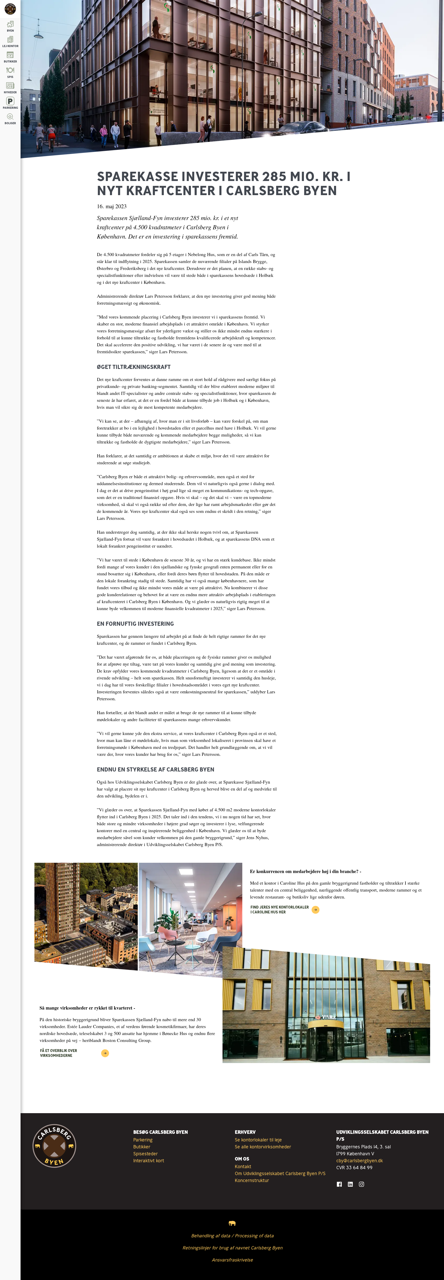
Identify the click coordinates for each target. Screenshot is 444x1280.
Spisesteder (145, 1153)
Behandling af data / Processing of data (232, 1235)
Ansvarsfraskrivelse (232, 1260)
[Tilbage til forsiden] (10, 9)
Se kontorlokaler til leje (258, 1139)
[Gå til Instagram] (361, 1184)
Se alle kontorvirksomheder (263, 1146)
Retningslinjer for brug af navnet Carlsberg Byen (232, 1247)
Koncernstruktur (252, 1180)
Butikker (141, 1146)
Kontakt (243, 1166)
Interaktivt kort (148, 1160)
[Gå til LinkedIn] (350, 1184)
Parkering (143, 1139)
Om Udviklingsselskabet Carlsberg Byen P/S (280, 1173)
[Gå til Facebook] (339, 1184)
